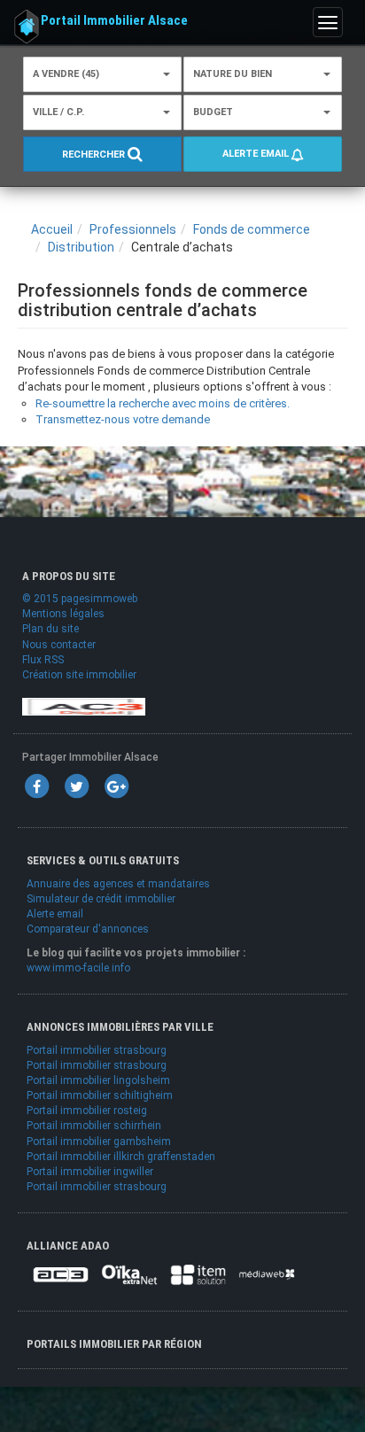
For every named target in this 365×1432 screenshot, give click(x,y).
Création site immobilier (79, 675)
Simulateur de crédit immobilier (101, 899)
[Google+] (116, 785)
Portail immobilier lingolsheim (98, 1080)
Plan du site (50, 629)
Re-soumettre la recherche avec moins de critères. (162, 403)
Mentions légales (63, 614)
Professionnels (132, 229)
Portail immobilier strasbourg (97, 1050)
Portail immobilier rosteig (87, 1110)
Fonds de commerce (251, 229)
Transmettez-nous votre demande (122, 419)
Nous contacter (59, 645)
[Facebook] (36, 785)
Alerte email (256, 153)
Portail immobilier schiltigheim (100, 1095)
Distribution (81, 247)
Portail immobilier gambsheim (99, 1141)
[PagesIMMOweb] (83, 706)
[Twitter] (76, 785)
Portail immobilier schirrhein (94, 1125)
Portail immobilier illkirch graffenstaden (121, 1156)
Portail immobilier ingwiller (90, 1171)
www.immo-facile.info (78, 968)
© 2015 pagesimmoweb (79, 598)
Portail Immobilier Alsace (114, 20)
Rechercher (95, 155)
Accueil (52, 229)
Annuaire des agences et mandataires (118, 884)
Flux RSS (43, 660)
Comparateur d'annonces (88, 929)
